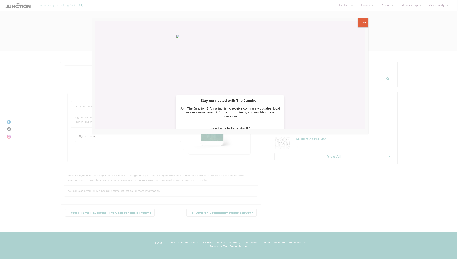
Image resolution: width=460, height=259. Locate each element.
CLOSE (363, 22)
